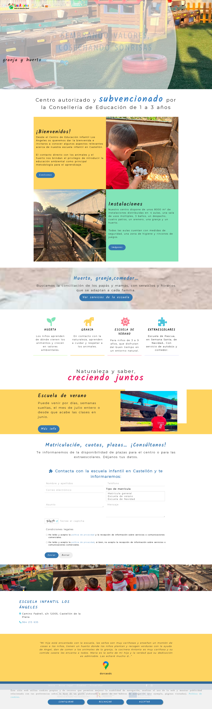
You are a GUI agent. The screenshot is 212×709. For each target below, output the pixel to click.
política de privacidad (83, 535)
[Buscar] (43, 6)
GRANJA (87, 330)
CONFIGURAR (66, 702)
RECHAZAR (105, 702)
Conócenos (45, 175)
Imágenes (117, 247)
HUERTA (50, 330)
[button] (106, 297)
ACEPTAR (144, 702)
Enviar (51, 555)
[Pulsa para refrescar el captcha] (57, 521)
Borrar (66, 555)
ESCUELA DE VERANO (124, 332)
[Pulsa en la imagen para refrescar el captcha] (51, 521)
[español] (46, 6)
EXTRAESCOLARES (161, 330)
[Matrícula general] (135, 493)
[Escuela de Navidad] (135, 499)
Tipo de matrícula (118, 489)
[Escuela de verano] (135, 496)
